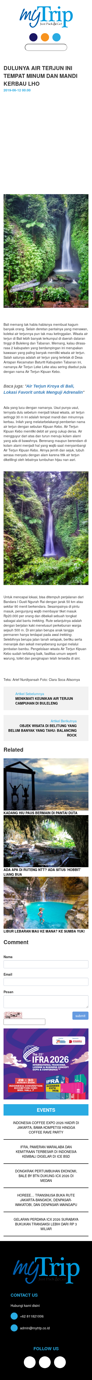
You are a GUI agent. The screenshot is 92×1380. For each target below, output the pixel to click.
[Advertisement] (46, 145)
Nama (8, 956)
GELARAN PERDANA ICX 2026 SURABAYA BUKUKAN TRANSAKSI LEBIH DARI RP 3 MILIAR (46, 1224)
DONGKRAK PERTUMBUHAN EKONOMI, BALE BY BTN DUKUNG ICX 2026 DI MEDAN (46, 1176)
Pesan (8, 991)
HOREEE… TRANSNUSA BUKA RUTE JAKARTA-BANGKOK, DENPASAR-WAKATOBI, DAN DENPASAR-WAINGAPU (46, 1200)
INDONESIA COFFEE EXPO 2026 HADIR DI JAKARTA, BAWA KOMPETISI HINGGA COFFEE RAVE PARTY (46, 1127)
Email (8, 974)
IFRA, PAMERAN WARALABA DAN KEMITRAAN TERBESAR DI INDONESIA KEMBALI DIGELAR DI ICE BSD (46, 1151)
